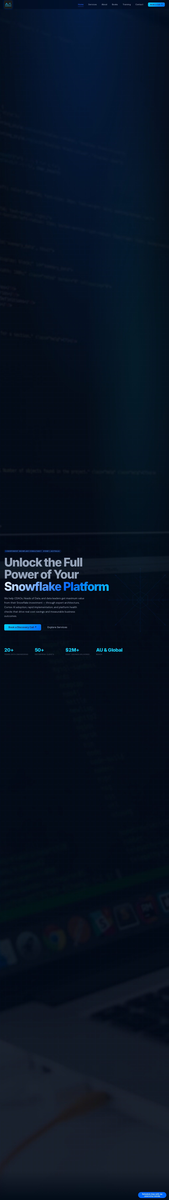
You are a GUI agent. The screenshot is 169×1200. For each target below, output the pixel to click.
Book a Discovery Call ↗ (23, 627)
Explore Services (57, 627)
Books (115, 4)
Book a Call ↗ (156, 4)
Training (127, 4)
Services (92, 4)
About (104, 4)
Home (81, 4)
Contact (139, 4)
